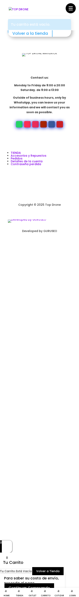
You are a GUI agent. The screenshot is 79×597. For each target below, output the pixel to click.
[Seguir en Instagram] (35, 124)
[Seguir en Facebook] (51, 124)
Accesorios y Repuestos (28, 156)
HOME (7, 595)
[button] (71, 8)
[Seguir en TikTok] (27, 124)
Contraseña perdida (26, 164)
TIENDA (19, 595)
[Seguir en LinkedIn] (31, 243)
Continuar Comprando (29, 587)
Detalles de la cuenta (27, 161)
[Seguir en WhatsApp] (19, 124)
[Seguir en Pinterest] (60, 124)
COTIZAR (59, 595)
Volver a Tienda (48, 571)
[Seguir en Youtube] (43, 124)
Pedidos (16, 158)
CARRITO (45, 595)
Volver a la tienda (30, 33)
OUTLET (32, 595)
